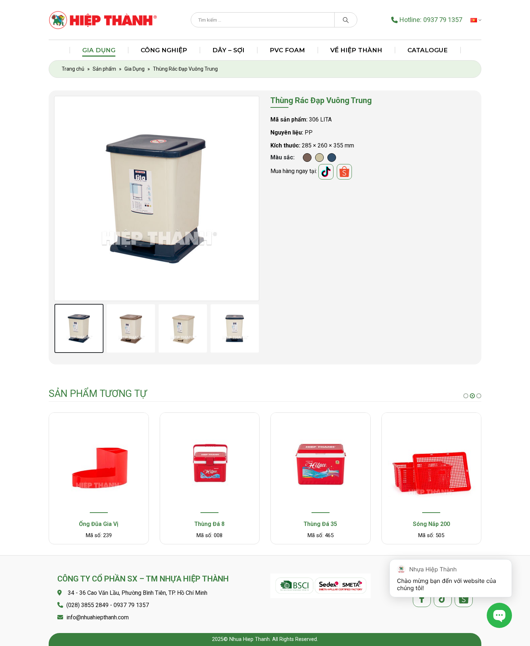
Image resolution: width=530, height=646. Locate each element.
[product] (98, 463)
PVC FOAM (287, 50)
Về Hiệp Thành (356, 50)
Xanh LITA (331, 157)
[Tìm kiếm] (346, 20)
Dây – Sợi (228, 50)
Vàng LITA (319, 157)
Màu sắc (281, 157)
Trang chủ (73, 69)
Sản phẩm (104, 69)
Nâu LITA (307, 157)
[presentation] (55, 198)
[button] (466, 395)
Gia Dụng (98, 50)
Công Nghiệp (164, 50)
